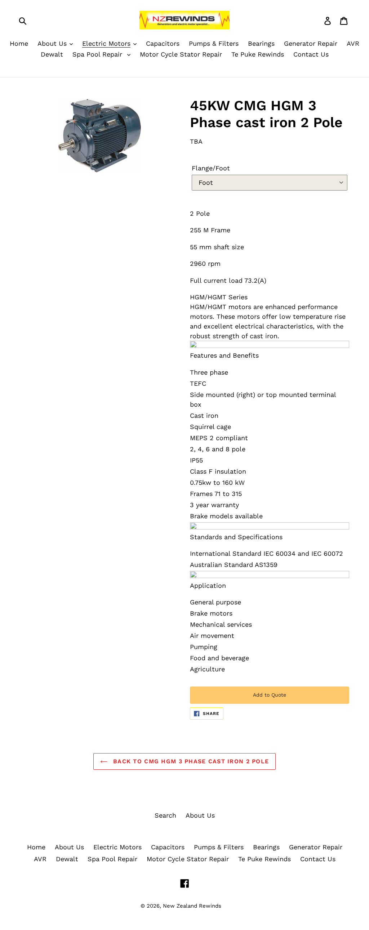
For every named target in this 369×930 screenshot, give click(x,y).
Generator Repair (315, 847)
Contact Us (317, 859)
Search (165, 815)
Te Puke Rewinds (264, 859)
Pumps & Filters (219, 847)
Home (36, 847)
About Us (200, 815)
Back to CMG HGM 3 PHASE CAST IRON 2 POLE (190, 761)
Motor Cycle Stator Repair (188, 859)
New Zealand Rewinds (192, 906)
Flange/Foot (211, 168)
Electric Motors (117, 847)
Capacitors (167, 847)
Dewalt (67, 859)
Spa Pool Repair (112, 859)
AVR (40, 859)
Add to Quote (269, 695)
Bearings (266, 847)
